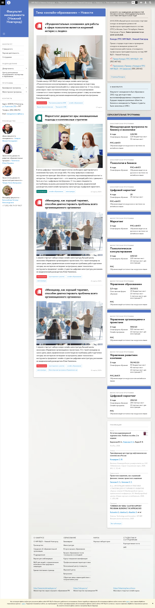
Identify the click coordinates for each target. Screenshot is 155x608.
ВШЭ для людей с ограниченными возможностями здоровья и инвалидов (46, 564)
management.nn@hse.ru (15, 114)
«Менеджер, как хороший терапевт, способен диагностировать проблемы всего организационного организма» (71, 204)
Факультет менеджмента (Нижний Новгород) (14, 16)
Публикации (116, 425)
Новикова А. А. (128, 442)
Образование (70, 538)
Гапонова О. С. (127, 482)
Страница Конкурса (118, 77)
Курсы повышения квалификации (75, 558)
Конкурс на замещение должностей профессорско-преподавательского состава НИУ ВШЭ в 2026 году (127, 14)
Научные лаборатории (101, 541)
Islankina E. (124, 512)
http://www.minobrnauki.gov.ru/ (45, 588)
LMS (124, 547)
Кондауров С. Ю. (116, 459)
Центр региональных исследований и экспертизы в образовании (12, 74)
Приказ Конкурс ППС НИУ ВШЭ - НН (128, 59)
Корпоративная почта (131, 543)
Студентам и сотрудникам (130, 539)
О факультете (7, 49)
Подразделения (39, 555)
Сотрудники (7, 57)
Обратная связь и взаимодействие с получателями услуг (77, 578)
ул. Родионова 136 (9, 106)
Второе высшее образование (74, 549)
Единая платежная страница (44, 570)
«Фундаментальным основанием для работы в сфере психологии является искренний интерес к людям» (72, 27)
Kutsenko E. (114, 512)
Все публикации (116, 523)
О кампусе (39, 538)
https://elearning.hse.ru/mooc (124, 588)
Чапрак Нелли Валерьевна (11, 183)
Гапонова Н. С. (115, 482)
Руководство (38, 545)
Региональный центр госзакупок (75, 566)
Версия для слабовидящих (43, 558)
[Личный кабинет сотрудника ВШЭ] (145, 2)
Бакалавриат (68, 541)
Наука (96, 538)
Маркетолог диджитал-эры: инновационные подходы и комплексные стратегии (71, 117)
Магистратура (69, 545)
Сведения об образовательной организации (45, 550)
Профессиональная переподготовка (77, 562)
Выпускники (68, 574)
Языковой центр (69, 570)
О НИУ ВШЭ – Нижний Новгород (46, 541)
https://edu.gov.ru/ (80, 588)
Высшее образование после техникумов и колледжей (74, 554)
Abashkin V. (133, 512)
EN (136, 2)
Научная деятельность (10, 53)
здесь (128, 601)
